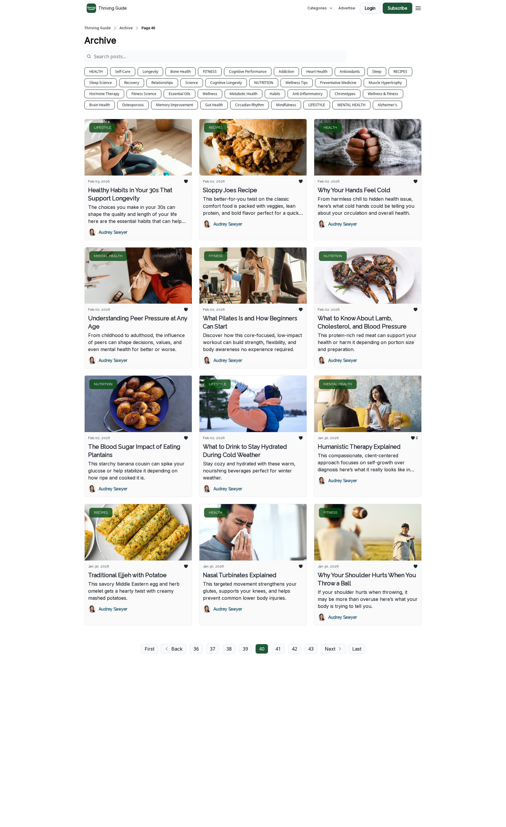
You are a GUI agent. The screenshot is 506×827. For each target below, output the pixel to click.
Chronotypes (345, 93)
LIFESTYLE (316, 104)
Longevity (150, 71)
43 (311, 649)
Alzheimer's (387, 104)
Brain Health (99, 104)
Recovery (131, 82)
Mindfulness (286, 104)
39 (245, 649)
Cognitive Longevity (226, 82)
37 (212, 649)
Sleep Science (100, 82)
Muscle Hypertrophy (385, 82)
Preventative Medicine (338, 82)
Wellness (210, 93)
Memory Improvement (174, 104)
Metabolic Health (243, 93)
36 (196, 649)
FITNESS (210, 71)
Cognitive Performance (247, 71)
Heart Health (316, 71)
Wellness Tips (297, 82)
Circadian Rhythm (249, 104)
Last (356, 649)
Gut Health (214, 104)
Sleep (376, 71)
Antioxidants (350, 71)
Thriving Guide (97, 28)
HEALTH (96, 71)
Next (330, 649)
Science (191, 82)
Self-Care (122, 71)
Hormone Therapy (104, 93)
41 (278, 649)
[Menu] (418, 7)
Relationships (162, 82)
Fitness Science (143, 93)
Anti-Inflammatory (307, 93)
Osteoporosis (133, 104)
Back (176, 649)
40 (261, 649)
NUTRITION (263, 82)
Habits (275, 93)
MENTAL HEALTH (351, 104)
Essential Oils (179, 93)
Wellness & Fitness (383, 93)
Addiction (286, 71)
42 (294, 649)
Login (370, 8)
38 (229, 649)
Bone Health (180, 71)
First (149, 649)
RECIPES (400, 71)
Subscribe (397, 8)
